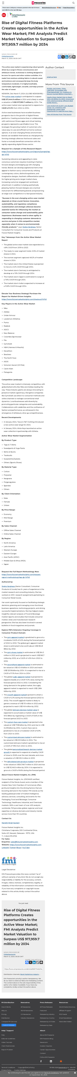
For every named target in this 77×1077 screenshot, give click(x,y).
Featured (43, 1010)
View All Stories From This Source (59, 114)
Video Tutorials (7, 1042)
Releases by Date (46, 1025)
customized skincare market (19, 737)
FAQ (3, 1035)
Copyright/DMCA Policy (26, 1067)
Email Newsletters (69, 7)
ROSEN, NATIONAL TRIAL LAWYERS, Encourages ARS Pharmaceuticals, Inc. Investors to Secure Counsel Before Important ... (60, 91)
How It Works (6, 1007)
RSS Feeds (63, 1014)
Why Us (4, 1010)
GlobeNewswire (7, 56)
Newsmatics (62, 1067)
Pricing (4, 1014)
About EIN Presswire (47, 1035)
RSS (60, 7)
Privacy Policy (6, 1070)
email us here (52, 77)
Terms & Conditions (8, 1067)
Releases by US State (47, 1021)
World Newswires (27, 1010)
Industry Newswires (27, 1018)
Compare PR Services (9, 1021)
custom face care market (17, 722)
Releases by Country (47, 1018)
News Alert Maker (65, 1021)
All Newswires (25, 1007)
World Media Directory (49, 7)
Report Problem (7, 1049)
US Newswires (26, 1014)
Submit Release (8, 1025)
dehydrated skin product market (20, 762)
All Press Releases (46, 1007)
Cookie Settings (20, 1070)
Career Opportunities (47, 1049)
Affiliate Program (65, 1010)
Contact (43, 1053)
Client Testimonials (8, 1046)
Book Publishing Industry (29, 974)
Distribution (6, 1018)
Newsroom (44, 1042)
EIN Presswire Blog (46, 1038)
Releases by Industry (47, 1014)
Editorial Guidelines (8, 1038)
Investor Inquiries (46, 1046)
